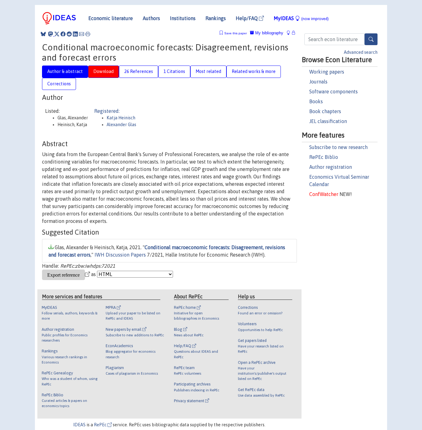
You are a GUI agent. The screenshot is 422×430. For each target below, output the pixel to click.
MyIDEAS (301, 18)
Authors (151, 18)
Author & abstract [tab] (65, 71)
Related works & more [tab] (254, 71)
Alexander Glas (121, 124)
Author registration (330, 167)
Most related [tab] (208, 71)
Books (316, 101)
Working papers (326, 72)
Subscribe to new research (338, 147)
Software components (333, 91)
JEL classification (328, 121)
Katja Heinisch (121, 117)
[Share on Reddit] (69, 34)
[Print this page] (87, 34)
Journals (318, 81)
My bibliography (268, 33)
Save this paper (235, 33)
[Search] (371, 39)
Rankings (215, 18)
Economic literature (110, 18)
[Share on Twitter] (56, 34)
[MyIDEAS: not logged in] (290, 33)
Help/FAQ (247, 18)
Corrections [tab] (59, 83)
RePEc (101, 424)
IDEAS (79, 424)
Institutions (183, 18)
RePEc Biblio (323, 157)
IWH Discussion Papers (120, 255)
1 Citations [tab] (174, 71)
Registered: (107, 111)
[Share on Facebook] (63, 34)
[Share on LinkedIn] (75, 34)
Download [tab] (103, 71)
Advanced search (361, 52)
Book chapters (325, 111)
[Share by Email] (81, 34)
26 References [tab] (138, 71)
